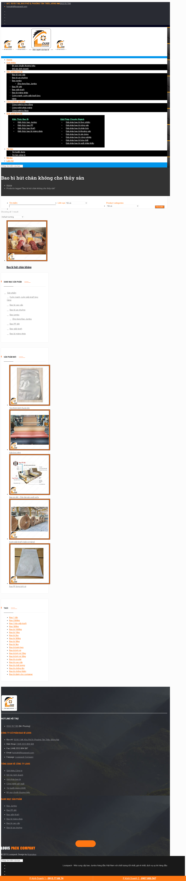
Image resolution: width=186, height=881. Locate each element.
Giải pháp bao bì (14, 779)
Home (9, 185)
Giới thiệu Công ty (14, 770)
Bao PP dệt (15, 324)
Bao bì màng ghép (18, 333)
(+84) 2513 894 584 (25, 744)
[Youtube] (86, 844)
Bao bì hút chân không (19, 267)
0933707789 (65, 3)
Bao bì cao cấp (16, 305)
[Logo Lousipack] (84, 703)
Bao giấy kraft (16, 329)
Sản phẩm (11, 293)
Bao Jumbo (12, 806)
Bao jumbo (14, 315)
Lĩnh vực (61, 203)
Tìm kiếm (13, 203)
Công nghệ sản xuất (15, 784)
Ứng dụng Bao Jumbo (22, 319)
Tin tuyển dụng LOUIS (16, 788)
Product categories (115, 203)
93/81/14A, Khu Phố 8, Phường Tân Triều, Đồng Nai (36, 739)
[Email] (91, 844)
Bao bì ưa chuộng (17, 310)
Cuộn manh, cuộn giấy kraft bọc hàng (22, 298)
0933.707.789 (12, 726)
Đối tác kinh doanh (15, 775)
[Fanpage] (78, 844)
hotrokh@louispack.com (17, 6)
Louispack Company (24, 757)
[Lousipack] (18, 849)
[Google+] (82, 844)
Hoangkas (31, 854)
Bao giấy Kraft (13, 814)
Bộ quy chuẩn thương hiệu (18, 792)
